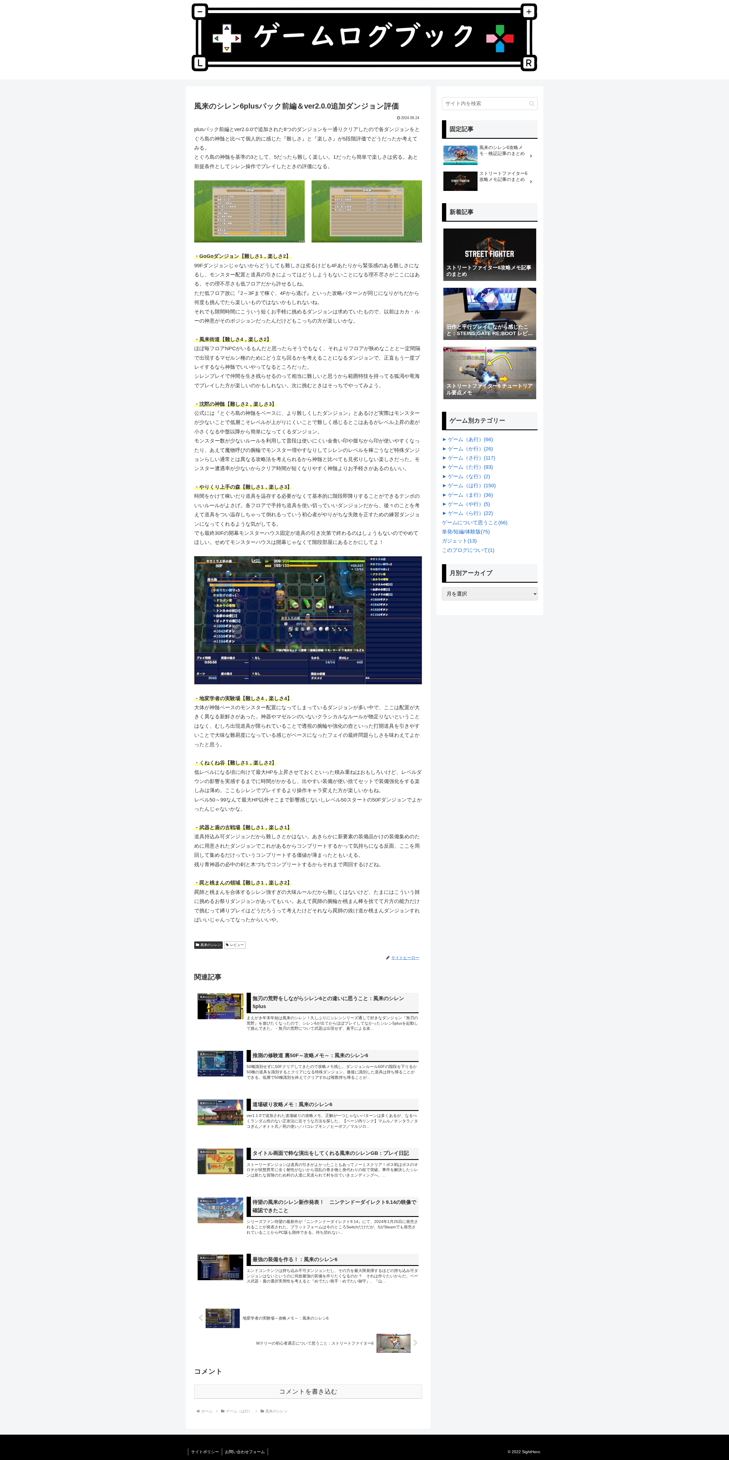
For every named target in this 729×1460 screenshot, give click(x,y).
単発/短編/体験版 (466, 532)
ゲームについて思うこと (474, 522)
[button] (532, 103)
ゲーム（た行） (470, 467)
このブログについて (468, 550)
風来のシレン (210, 945)
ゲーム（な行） (469, 476)
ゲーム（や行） (469, 504)
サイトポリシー (205, 1451)
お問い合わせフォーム (245, 1451)
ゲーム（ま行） (470, 495)
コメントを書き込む (308, 1391)
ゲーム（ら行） (470, 513)
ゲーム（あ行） (470, 439)
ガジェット (459, 541)
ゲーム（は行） (472, 485)
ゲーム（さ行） (471, 458)
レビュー (237, 945)
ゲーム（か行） (470, 449)
